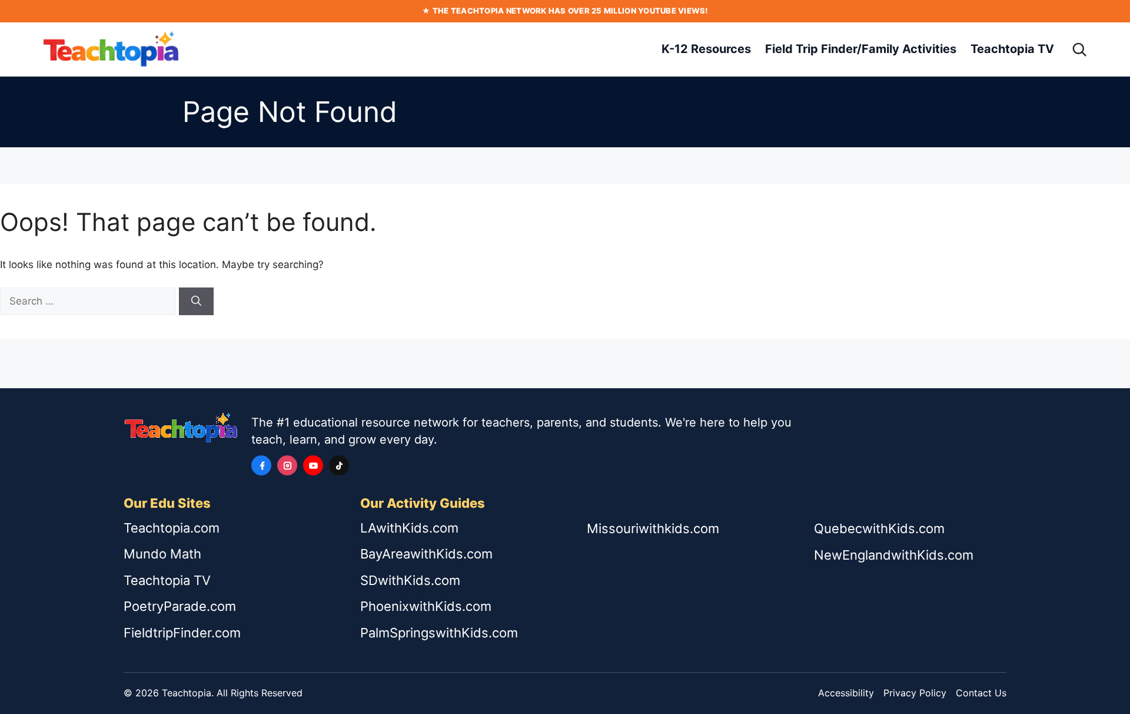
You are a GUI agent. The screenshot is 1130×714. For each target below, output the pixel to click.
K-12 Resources (706, 49)
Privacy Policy (914, 693)
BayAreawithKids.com (426, 553)
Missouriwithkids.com (653, 528)
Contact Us (981, 693)
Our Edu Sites (167, 503)
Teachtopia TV (1012, 49)
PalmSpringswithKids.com (439, 632)
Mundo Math (162, 553)
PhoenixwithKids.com (425, 606)
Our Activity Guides (422, 503)
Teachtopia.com (172, 528)
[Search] (1079, 49)
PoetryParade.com (180, 606)
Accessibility (846, 693)
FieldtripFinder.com (182, 632)
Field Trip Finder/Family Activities (860, 49)
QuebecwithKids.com (879, 528)
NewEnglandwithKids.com (893, 555)
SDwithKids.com (410, 580)
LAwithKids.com (409, 528)
